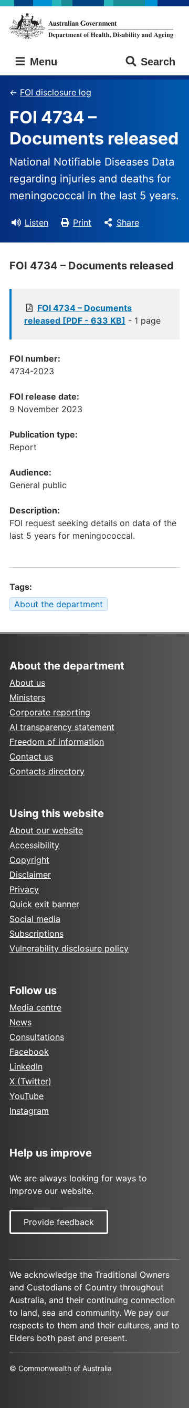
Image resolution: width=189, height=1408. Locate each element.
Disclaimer (30, 874)
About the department (58, 604)
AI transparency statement (61, 727)
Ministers (27, 697)
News (20, 1022)
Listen (36, 222)
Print (82, 222)
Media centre (35, 1007)
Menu (42, 61)
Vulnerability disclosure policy (69, 948)
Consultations (36, 1037)
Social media (34, 919)
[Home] (94, 25)
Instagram (29, 1110)
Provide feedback (59, 1222)
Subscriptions (36, 933)
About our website (46, 830)
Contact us (31, 756)
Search (158, 61)
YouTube (26, 1096)
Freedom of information (56, 741)
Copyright (29, 859)
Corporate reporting (49, 712)
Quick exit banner (44, 904)
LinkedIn (26, 1066)
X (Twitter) (30, 1081)
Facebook (29, 1051)
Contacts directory (47, 771)
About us (27, 682)
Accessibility (34, 845)
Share (128, 222)
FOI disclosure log (55, 92)
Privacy (24, 889)
